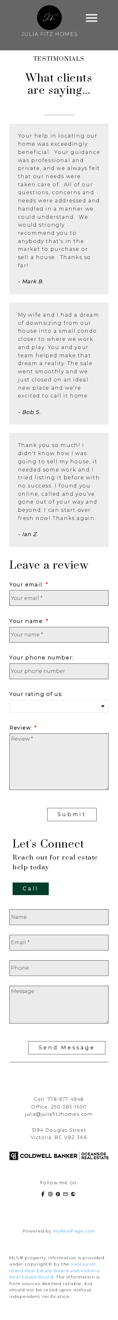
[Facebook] (44, 1195)
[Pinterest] (59, 1195)
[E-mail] (66, 1195)
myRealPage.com (74, 1231)
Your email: (27, 585)
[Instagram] (51, 1195)
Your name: (27, 621)
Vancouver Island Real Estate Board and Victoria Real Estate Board (54, 1270)
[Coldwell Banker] (74, 1195)
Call (31, 889)
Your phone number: (41, 658)
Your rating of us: (36, 694)
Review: (21, 728)
